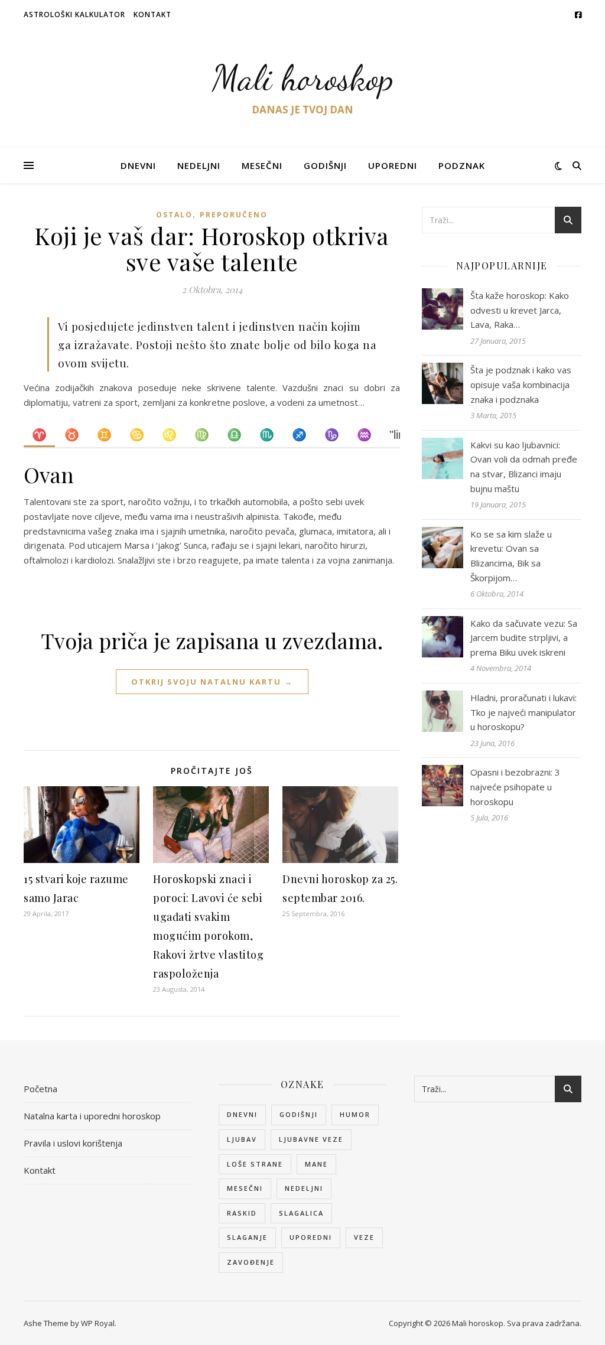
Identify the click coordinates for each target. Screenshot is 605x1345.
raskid (242, 1213)
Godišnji (325, 165)
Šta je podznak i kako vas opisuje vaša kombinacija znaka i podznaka (520, 384)
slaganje (247, 1237)
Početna (40, 1089)
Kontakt (152, 14)
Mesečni (262, 165)
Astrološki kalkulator (74, 14)
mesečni (245, 1188)
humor (355, 1114)
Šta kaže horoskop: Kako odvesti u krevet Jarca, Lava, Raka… (519, 309)
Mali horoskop (302, 78)
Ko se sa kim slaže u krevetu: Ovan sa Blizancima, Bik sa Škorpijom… (511, 556)
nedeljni (304, 1188)
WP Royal (98, 1323)
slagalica (301, 1213)
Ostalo (174, 215)
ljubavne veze (311, 1139)
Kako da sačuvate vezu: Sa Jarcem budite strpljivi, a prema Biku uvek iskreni (523, 637)
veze (364, 1237)
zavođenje (251, 1262)
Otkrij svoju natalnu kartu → (212, 681)
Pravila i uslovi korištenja (73, 1143)
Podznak (461, 165)
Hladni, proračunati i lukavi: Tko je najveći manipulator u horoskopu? (523, 712)
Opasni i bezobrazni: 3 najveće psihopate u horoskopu (515, 786)
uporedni (311, 1237)
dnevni (242, 1114)
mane (316, 1164)
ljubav (242, 1139)
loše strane (255, 1164)
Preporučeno (234, 215)
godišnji (298, 1114)
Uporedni (392, 165)
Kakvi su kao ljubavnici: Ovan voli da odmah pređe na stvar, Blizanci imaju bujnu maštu (523, 466)
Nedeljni (198, 165)
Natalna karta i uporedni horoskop (92, 1116)
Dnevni (138, 165)
